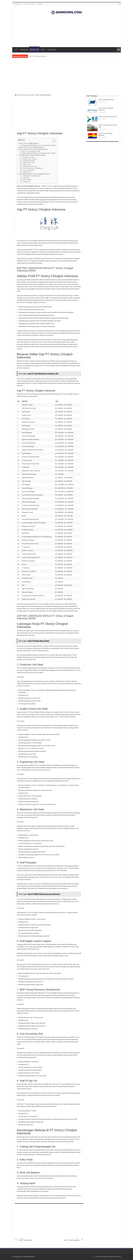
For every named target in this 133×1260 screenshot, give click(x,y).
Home (16, 49)
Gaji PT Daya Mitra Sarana (106, 99)
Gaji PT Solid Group (25, 1239)
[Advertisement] (66, 30)
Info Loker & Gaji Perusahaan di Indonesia (108, 1256)
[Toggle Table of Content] (53, 140)
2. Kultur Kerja (25, 177)
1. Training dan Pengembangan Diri (31, 176)
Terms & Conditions (29, 4)
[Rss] (120, 4)
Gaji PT (43, 49)
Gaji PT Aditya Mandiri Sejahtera (38, 56)
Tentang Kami (24, 49)
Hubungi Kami (51, 49)
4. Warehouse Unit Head (28, 162)
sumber (19, 349)
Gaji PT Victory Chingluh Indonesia (29, 143)
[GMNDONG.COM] (66, 11)
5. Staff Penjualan (26, 164)
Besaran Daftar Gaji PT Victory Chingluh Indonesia (33, 149)
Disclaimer (40, 4)
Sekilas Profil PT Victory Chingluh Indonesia (31, 147)
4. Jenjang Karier (26, 181)
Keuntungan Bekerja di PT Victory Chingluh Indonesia (34, 174)
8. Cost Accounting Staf (28, 170)
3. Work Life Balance (27, 179)
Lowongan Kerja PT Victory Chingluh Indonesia (32, 155)
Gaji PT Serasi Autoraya (71, 1239)
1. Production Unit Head (28, 157)
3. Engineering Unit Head (28, 160)
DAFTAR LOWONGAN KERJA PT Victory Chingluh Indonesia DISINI (38, 145)
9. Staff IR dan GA (26, 172)
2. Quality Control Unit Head (29, 159)
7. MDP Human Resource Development (32, 168)
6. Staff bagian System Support (30, 166)
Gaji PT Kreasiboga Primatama (108, 116)
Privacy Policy (17, 4)
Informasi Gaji (34, 49)
